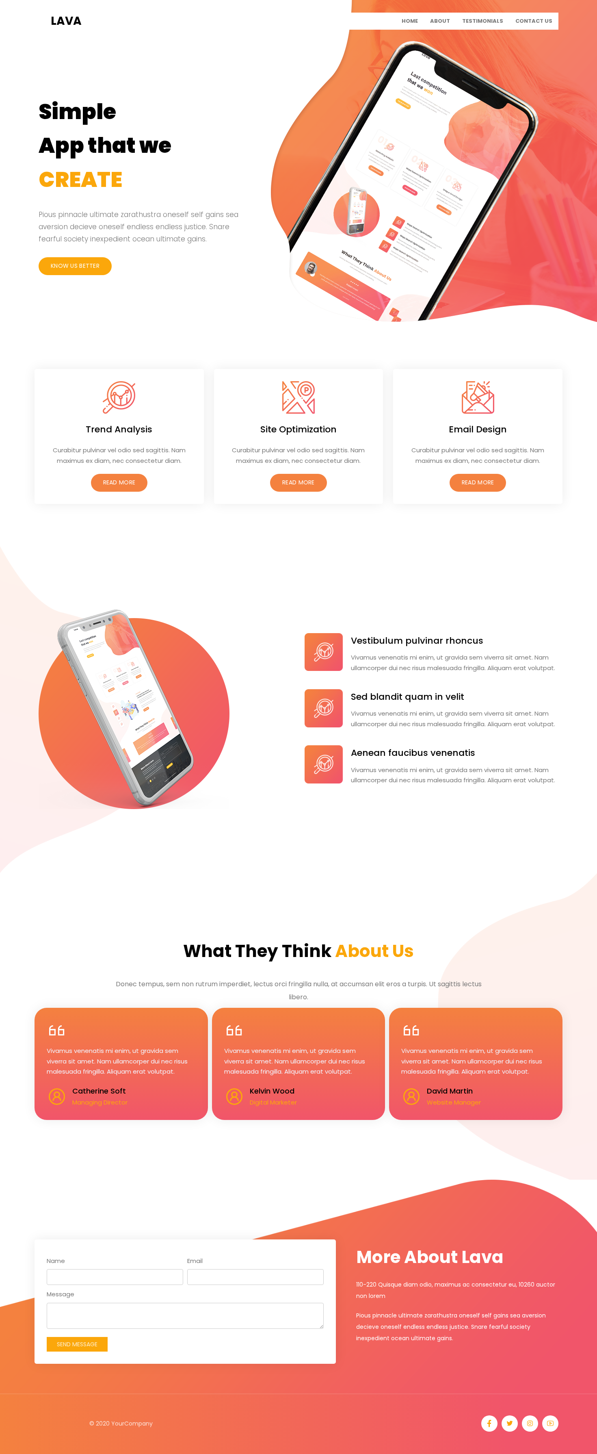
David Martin (450, 1091)
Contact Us (533, 21)
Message (60, 1294)
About (440, 21)
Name (56, 1261)
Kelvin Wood (272, 1091)
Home (410, 21)
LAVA (66, 21)
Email (195, 1261)
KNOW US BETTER (75, 266)
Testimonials (482, 21)
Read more (119, 482)
